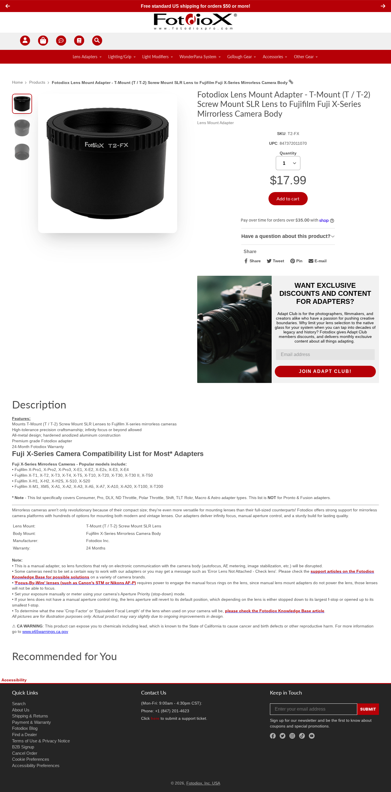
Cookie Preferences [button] (30, 759)
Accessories (273, 56)
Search (18, 703)
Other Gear (304, 56)
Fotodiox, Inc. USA (203, 783)
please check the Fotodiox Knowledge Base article (274, 611)
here (155, 718)
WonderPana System (197, 56)
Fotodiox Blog (24, 728)
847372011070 (293, 143)
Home (17, 82)
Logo (195, 21)
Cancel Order (24, 753)
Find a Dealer (24, 734)
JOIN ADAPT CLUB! (325, 371)
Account (25, 41)
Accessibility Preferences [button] (36, 765)
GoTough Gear (239, 56)
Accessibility (14, 680)
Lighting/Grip (119, 56)
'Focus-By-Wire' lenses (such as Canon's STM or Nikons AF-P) (75, 582)
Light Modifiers (155, 56)
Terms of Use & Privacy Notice (41, 740)
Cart (43, 41)
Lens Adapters (85, 56)
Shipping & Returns (30, 715)
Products (37, 82)
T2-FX (293, 133)
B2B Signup (23, 746)
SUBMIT (368, 709)
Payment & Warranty (31, 722)
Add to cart (288, 198)
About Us (20, 709)
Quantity (288, 153)
